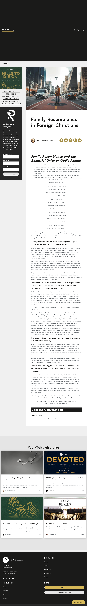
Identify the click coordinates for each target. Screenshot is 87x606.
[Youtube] (12, 578)
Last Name (6, 166)
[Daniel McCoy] (47, 535)
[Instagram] (6, 578)
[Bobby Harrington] (3, 491)
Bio (52, 140)
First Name (6, 160)
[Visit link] (78, 30)
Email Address (7, 154)
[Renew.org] (47, 491)
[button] (83, 30)
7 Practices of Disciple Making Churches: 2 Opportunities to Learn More (22, 462)
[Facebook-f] (3, 578)
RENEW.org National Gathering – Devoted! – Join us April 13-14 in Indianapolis (65, 462)
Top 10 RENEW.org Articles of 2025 (65, 508)
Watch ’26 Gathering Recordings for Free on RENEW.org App (22, 508)
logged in (41, 419)
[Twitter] (9, 578)
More (39, 490)
